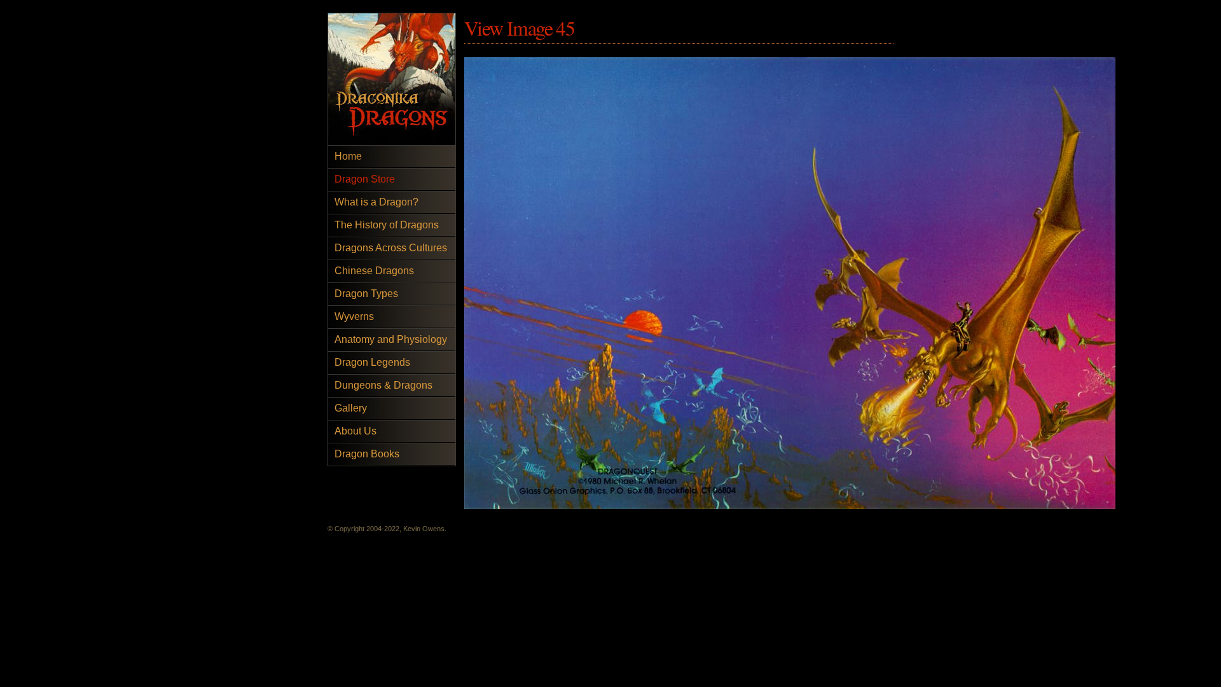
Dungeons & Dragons (383, 385)
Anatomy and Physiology (391, 339)
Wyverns (354, 316)
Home (348, 156)
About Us (355, 431)
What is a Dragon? (376, 202)
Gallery (351, 408)
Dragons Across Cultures (391, 247)
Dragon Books (367, 453)
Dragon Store (365, 179)
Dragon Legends (372, 362)
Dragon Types (366, 293)
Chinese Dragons (374, 270)
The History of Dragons (387, 224)
